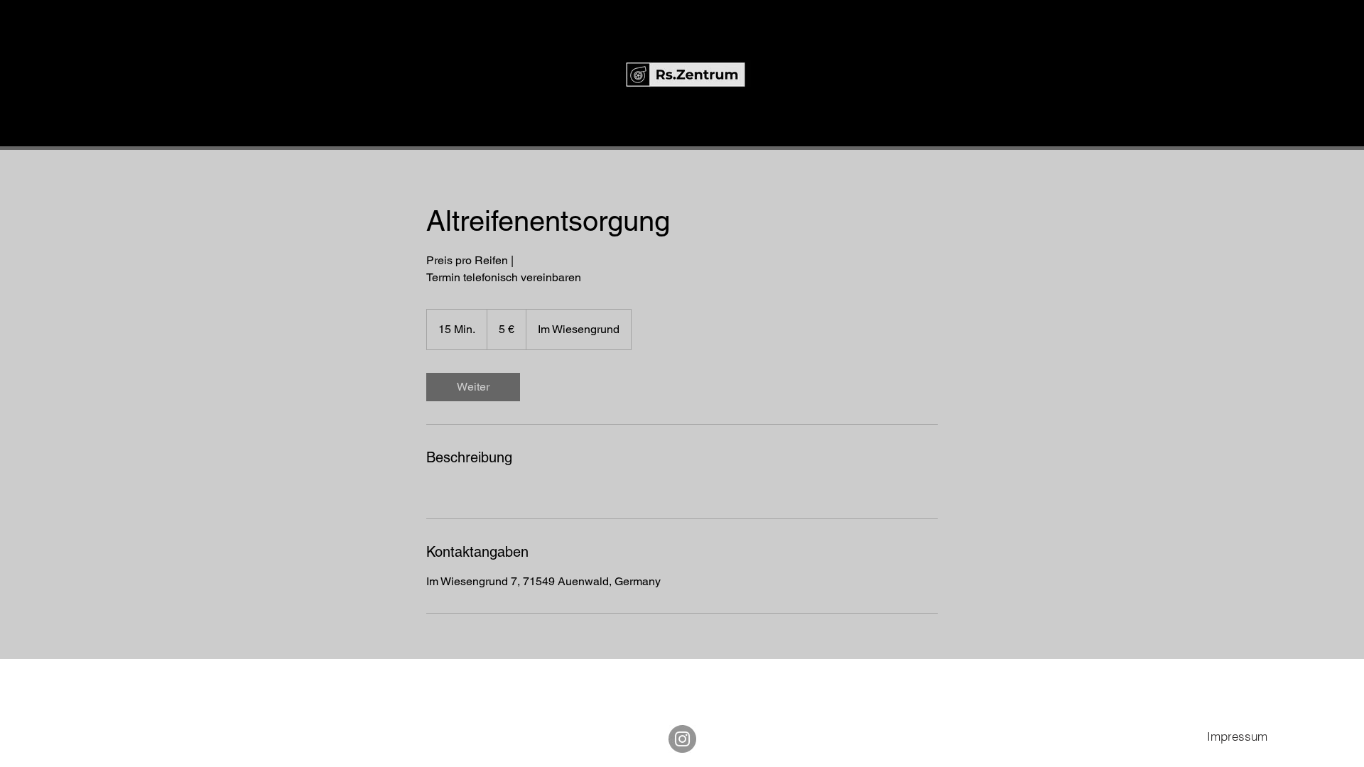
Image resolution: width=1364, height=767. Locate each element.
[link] (473, 387)
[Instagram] (682, 739)
